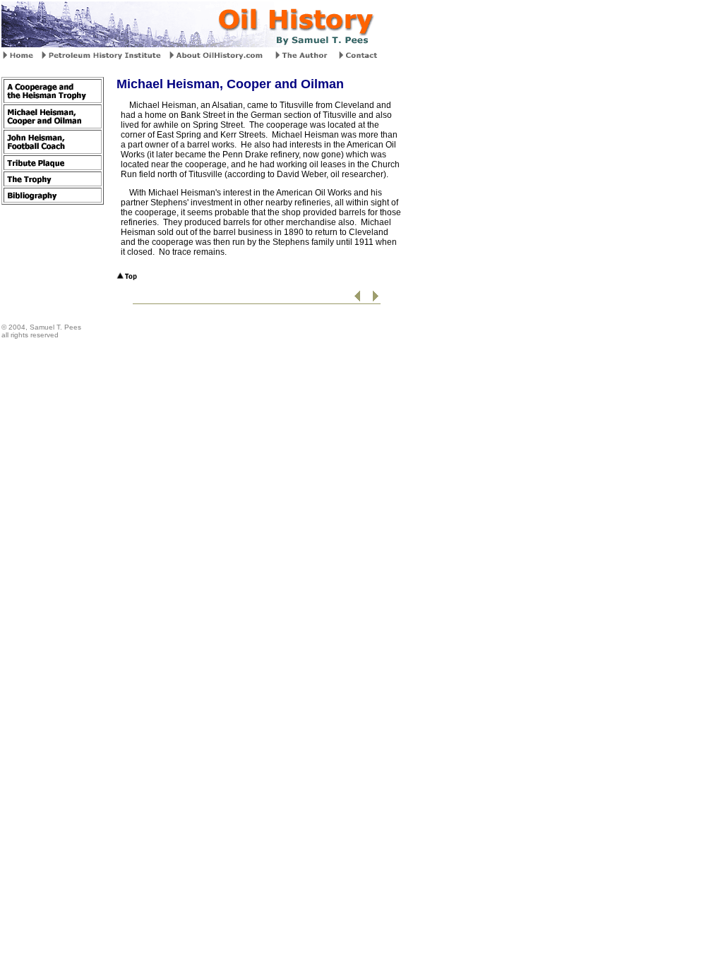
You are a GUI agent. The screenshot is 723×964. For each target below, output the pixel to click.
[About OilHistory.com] (217, 57)
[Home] (19, 57)
